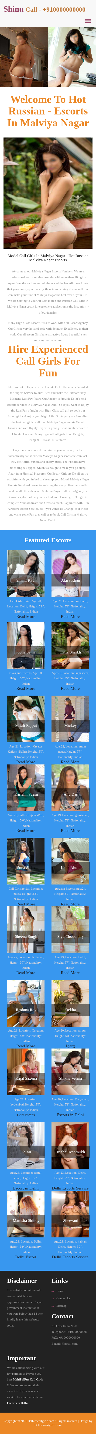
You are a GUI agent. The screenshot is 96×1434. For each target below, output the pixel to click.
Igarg (70, 1046)
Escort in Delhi (26, 1188)
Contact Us (63, 1298)
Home (60, 1291)
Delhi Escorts (26, 1115)
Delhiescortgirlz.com (48, 1425)
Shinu (44, 8)
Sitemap (61, 1305)
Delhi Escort (25, 1257)
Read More (25, 616)
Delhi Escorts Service (70, 1188)
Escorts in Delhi (70, 1114)
